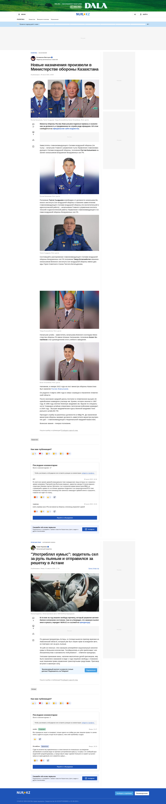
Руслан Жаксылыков (59, 389)
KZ (135, 14)
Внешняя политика (43, 19)
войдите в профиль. (88, 473)
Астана (34, 689)
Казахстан (32, 19)
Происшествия (36, 542)
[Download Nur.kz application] (83, 6)
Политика (20, 19)
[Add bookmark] (33, 146)
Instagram (91, 529)
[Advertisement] (83, 38)
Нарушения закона (48, 542)
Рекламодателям (142, 793)
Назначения (55, 19)
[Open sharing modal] (33, 139)
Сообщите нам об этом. (69, 430)
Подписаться (91, 670)
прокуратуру (85, 622)
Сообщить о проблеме (124, 793)
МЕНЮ (23, 14)
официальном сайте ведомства (66, 129)
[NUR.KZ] (83, 14)
